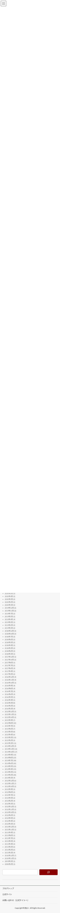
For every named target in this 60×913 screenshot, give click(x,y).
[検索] (48, 872)
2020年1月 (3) (10, 605)
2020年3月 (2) (10, 599)
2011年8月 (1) (10, 835)
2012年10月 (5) (10, 812)
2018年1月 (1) (10, 654)
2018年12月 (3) (10, 631)
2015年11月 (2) (10, 714)
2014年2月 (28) (10, 775)
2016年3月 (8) (10, 703)
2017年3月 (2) (10, 674)
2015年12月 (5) (10, 711)
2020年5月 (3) (10, 593)
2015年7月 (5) (10, 726)
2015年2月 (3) (10, 740)
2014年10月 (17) (11, 752)
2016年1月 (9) (10, 709)
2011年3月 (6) (10, 847)
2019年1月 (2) (10, 628)
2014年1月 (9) (10, 778)
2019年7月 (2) (10, 613)
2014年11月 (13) (11, 749)
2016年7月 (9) (10, 691)
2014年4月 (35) (10, 769)
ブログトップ (8, 888)
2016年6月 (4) (10, 694)
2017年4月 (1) (10, 671)
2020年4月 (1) (10, 596)
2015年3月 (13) (10, 737)
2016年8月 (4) (10, 688)
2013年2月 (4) (10, 801)
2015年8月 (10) (10, 723)
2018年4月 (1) (10, 645)
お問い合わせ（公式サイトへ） (15, 900)
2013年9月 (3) (10, 789)
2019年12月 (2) (10, 608)
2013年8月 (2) (10, 792)
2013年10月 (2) (10, 786)
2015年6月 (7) (10, 729)
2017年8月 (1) (10, 662)
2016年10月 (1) (10, 683)
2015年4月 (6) (10, 734)
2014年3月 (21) (10, 772)
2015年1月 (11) (10, 743)
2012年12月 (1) (10, 806)
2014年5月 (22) (10, 766)
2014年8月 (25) (10, 757)
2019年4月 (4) (10, 619)
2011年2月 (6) (10, 850)
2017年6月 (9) (10, 668)
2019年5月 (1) (10, 616)
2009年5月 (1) (10, 861)
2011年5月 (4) (10, 841)
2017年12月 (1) (10, 657)
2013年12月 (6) (10, 780)
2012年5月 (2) (10, 818)
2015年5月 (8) (10, 732)
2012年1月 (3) (10, 824)
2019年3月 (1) (10, 622)
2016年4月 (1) (10, 700)
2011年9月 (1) (10, 832)
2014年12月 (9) (10, 746)
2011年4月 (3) (10, 844)
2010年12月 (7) (10, 855)
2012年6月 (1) (10, 815)
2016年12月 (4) (10, 677)
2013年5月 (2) (10, 798)
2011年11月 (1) (10, 829)
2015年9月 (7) (10, 720)
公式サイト (7, 894)
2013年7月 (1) (10, 795)
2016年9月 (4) (10, 685)
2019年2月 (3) (10, 625)
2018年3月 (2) (10, 648)
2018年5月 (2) (10, 642)
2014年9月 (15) (10, 755)
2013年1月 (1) (10, 804)
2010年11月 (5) (10, 858)
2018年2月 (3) (10, 651)
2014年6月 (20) (10, 763)
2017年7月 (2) (10, 665)
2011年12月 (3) (10, 827)
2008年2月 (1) (10, 864)
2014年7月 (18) (10, 760)
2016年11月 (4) (10, 680)
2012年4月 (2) (10, 821)
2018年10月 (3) (10, 634)
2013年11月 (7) (10, 783)
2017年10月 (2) (10, 660)
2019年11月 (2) (10, 611)
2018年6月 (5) (10, 639)
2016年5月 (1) (10, 697)
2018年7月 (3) (10, 637)
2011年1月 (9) (10, 852)
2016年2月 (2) (10, 706)
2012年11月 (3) (10, 809)
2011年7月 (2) (10, 838)
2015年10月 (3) (10, 717)
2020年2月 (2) (10, 602)
